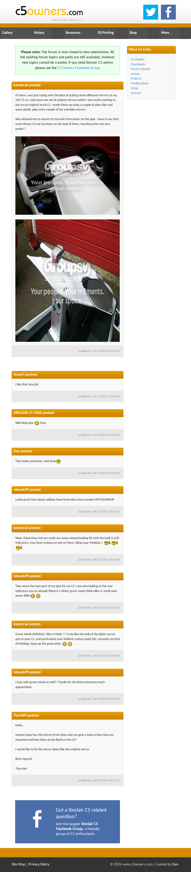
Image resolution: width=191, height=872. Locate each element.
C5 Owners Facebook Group (78, 68)
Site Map (18, 864)
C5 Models (137, 59)
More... (166, 33)
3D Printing (106, 33)
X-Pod (134, 88)
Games (135, 74)
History (39, 33)
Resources (73, 33)
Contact (136, 93)
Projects (136, 78)
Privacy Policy (39, 864)
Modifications (139, 83)
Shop (133, 33)
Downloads (138, 64)
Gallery (7, 33)
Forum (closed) (140, 69)
